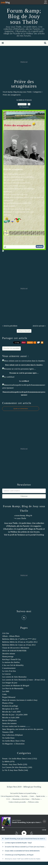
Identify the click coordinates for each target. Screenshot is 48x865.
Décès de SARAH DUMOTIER (14, 651)
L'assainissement (9, 668)
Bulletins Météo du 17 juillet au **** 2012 (19, 639)
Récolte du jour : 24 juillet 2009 (14, 715)
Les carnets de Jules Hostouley (14, 677)
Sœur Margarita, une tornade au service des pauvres (22, 729)
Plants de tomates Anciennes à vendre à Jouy (20, 700)
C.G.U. (8, 799)
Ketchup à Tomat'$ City (11, 659)
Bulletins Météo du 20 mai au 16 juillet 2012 (20, 642)
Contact (32, 796)
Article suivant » (39, 326)
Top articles (24, 796)
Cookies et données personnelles (17, 802)
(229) (14, 764)
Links (4, 694)
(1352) (19, 759)
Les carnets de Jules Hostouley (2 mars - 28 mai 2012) (23, 680)
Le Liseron (6, 674)
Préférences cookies (33, 802)
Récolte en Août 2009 (10, 717)
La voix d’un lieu (9, 671)
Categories (37, 92)
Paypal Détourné (8, 697)
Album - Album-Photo (11, 636)
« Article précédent (9, 326)
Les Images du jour (9, 683)
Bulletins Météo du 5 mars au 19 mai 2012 (19, 645)
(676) (8, 761)
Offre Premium (36, 799)
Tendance (21, 535)
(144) (15, 770)
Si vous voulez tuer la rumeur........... (16, 726)
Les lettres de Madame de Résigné (15, 686)
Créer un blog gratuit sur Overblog (10, 796)
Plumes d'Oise (7, 703)
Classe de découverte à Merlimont (15, 648)
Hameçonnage (8, 656)
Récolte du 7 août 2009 (11, 712)
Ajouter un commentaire (20, 408)
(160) (17, 767)
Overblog (37, 787)
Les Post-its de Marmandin (12, 688)
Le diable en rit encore (24, 100)
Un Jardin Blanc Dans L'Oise (13, 741)
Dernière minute (8, 654)
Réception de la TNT (10, 709)
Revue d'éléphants (9, 720)
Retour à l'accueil (24, 331)
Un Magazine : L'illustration (13, 744)
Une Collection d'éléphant (12, 735)
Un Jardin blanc (8, 738)
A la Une (5, 633)
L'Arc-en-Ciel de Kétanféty (13, 665)
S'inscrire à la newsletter (11, 348)
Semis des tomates (9, 723)
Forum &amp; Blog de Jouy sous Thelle (24, 16)
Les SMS (5, 691)
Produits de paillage (10, 706)
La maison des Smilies (11, 662)
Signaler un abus (40, 796)
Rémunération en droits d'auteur (21, 799)
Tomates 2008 (7, 732)
